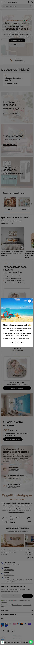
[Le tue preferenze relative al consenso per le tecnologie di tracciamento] (2, 642)
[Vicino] (29, 301)
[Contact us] (31, 642)
